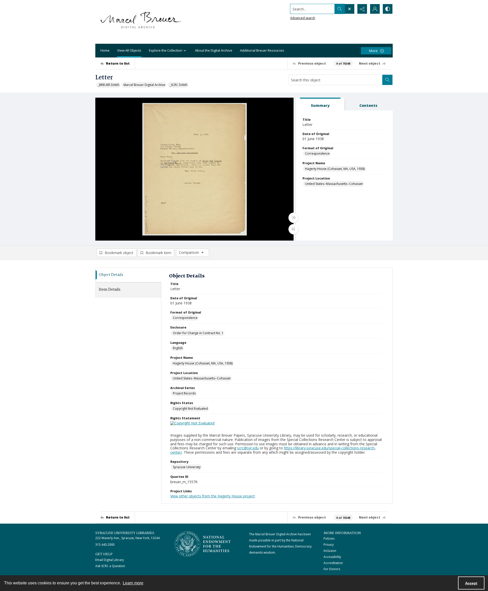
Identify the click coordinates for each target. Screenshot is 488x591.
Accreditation (333, 563)
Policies (329, 538)
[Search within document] (387, 80)
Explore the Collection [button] (165, 50)
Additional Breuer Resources (262, 50)
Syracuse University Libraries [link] (124, 533)
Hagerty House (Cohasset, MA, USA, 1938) (335, 169)
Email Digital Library (109, 560)
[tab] (320, 104)
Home (105, 50)
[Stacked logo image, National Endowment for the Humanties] (203, 544)
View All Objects (129, 50)
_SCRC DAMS (178, 85)
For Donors (332, 569)
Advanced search (302, 18)
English (178, 348)
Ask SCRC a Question (110, 566)
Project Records (184, 393)
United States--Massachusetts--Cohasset (334, 184)
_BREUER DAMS (108, 85)
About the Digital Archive (213, 50)
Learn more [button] (133, 583)
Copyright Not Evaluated (190, 408)
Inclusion (330, 551)
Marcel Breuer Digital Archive (144, 85)
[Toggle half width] (293, 229)
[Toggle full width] (293, 218)
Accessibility (332, 557)
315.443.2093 (105, 544)
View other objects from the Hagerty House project (212, 496)
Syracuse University (187, 467)
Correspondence (317, 153)
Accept (471, 583)
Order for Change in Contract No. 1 (198, 333)
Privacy (329, 544)
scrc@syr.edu (248, 448)
